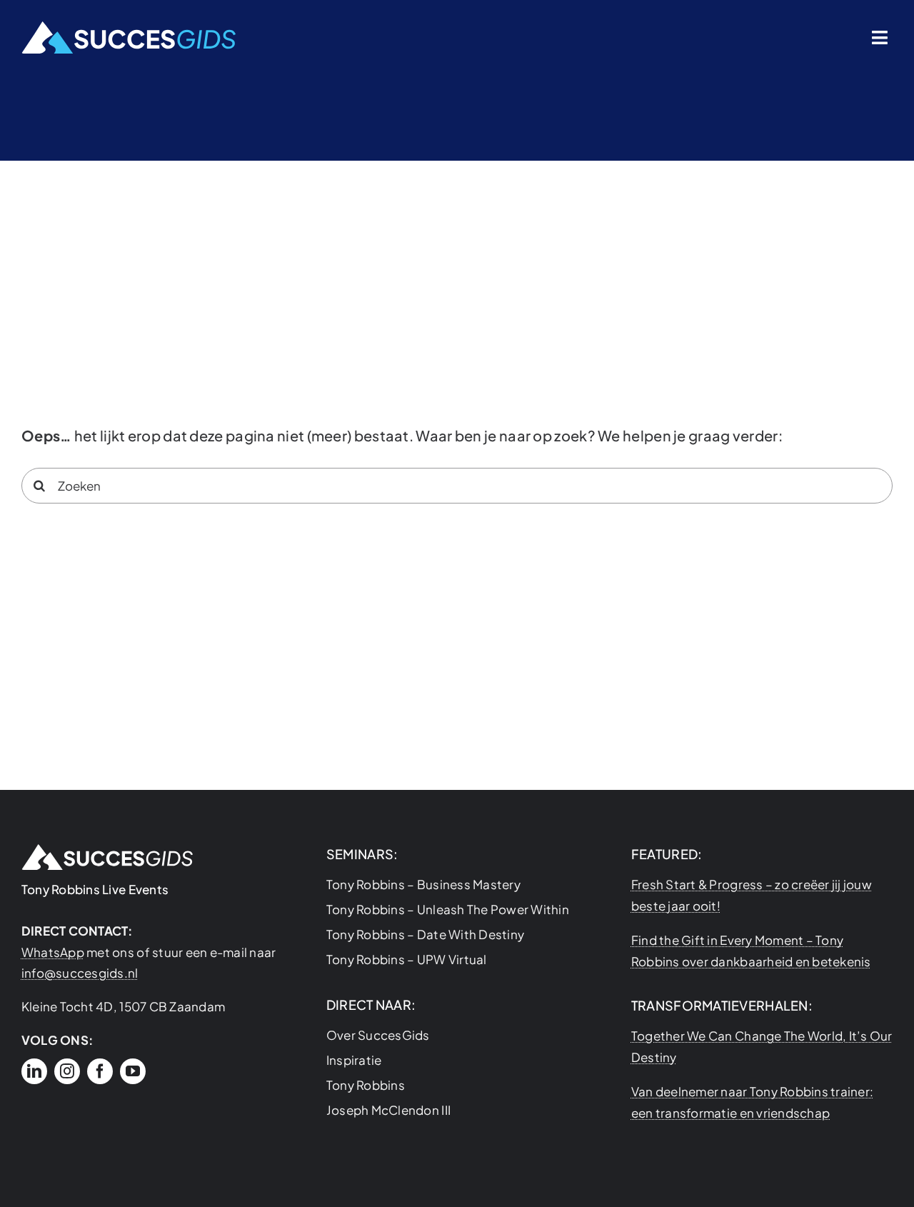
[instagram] (67, 1071)
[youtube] (133, 1071)
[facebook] (100, 1071)
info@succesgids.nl (80, 973)
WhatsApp (52, 952)
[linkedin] (34, 1071)
